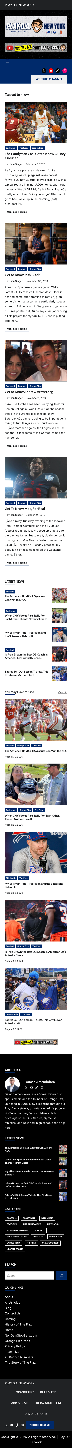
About (9, 1297)
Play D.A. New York (19, 5)
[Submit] (61, 1275)
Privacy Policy (15, 1346)
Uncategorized (50, 1243)
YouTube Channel (40, 1425)
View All (62, 692)
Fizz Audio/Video (32, 1224)
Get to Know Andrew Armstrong (29, 392)
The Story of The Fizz (20, 1362)
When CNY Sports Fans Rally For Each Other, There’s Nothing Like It (26, 617)
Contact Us (13, 1313)
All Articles (12, 1302)
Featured (24, 148)
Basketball (11, 148)
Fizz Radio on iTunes (17, 1230)
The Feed (36, 745)
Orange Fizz (37, 148)
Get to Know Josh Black (22, 275)
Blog (8, 1308)
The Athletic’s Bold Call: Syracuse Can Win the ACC (25, 597)
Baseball (12, 1218)
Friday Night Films (17, 1237)
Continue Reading (17, 211)
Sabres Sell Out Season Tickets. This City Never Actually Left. (26, 673)
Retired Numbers (21, 1357)
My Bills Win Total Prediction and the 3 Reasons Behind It (25, 634)
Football (22, 269)
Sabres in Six (12, 1014)
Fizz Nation (53, 1224)
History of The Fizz (18, 1324)
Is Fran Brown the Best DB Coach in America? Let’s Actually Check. (26, 656)
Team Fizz (12, 1352)
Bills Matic (11, 878)
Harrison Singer (14, 164)
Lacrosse (38, 1237)
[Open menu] (7, 61)
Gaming (10, 1319)
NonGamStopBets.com (21, 1335)
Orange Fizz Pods (17, 1341)
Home (9, 1330)
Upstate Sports (15, 1249)
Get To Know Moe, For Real (25, 508)
